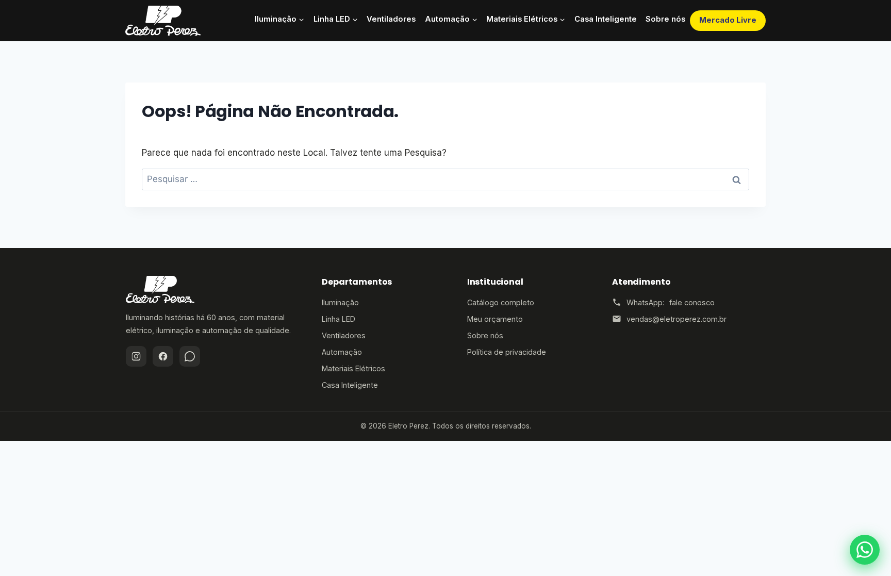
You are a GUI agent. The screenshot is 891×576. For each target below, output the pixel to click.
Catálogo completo (500, 302)
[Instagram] (136, 356)
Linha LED (338, 319)
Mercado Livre (727, 20)
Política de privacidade (506, 352)
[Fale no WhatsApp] (865, 550)
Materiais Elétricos (353, 368)
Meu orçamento (495, 319)
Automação (342, 352)
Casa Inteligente (605, 19)
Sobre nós (665, 19)
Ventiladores (391, 19)
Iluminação (340, 302)
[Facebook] (163, 356)
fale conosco (692, 302)
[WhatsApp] (189, 356)
